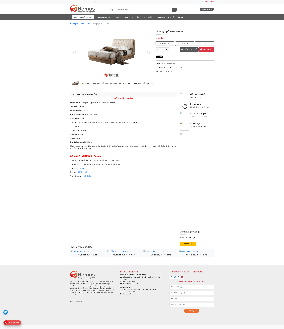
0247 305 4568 (82, 172)
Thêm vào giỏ (190, 49)
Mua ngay (207, 49)
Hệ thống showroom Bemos (99, 2)
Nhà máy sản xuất (113, 2)
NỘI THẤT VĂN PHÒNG (132, 17)
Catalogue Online (77, 301)
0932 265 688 (79, 168)
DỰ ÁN (118, 17)
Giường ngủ (85, 24)
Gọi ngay (205, 43)
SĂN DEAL (161, 17)
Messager (165, 43)
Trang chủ (75, 24)
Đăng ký (193, 311)
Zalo (185, 43)
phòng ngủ (188, 244)
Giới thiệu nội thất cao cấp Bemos (80, 2)
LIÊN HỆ (171, 17)
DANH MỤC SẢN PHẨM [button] (83, 17)
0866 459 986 (87, 176)
